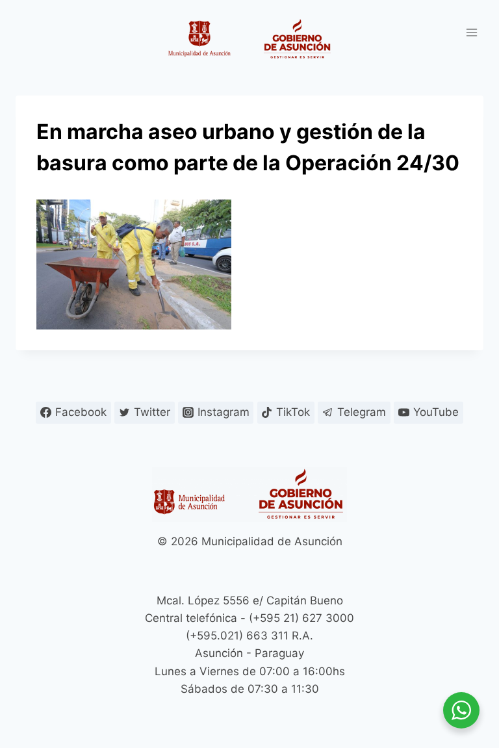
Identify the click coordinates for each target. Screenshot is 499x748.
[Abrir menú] (471, 32)
